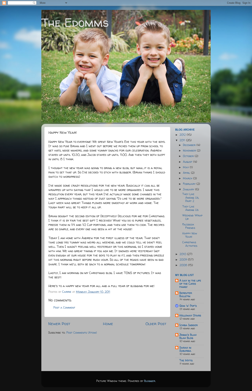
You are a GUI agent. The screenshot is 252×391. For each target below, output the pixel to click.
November (190, 150)
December (189, 145)
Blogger (149, 381)
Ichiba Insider (188, 325)
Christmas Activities (189, 244)
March (188, 178)
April (187, 173)
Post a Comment (64, 308)
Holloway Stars (190, 315)
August (188, 162)
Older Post (155, 323)
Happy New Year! (189, 235)
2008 (184, 265)
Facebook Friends (188, 226)
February (189, 184)
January (189, 189)
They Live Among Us (190, 208)
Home (108, 323)
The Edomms (75, 22)
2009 (184, 260)
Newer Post (59, 323)
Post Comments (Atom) (81, 333)
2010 (183, 254)
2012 (183, 135)
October (189, 156)
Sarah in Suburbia (185, 349)
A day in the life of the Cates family (190, 284)
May (186, 167)
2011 (183, 140)
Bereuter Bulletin (185, 294)
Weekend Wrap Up (192, 217)
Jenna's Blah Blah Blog (187, 336)
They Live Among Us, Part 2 (190, 197)
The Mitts (186, 360)
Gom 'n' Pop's (188, 306)
